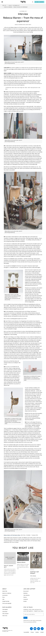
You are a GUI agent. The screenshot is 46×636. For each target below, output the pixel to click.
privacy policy (38, 620)
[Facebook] (31, 628)
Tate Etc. (4, 5)
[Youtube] (35, 628)
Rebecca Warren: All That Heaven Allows (12, 535)
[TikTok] (42, 628)
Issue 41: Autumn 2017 (14, 5)
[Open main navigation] (10, 2)
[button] (32, 1)
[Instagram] (38, 628)
